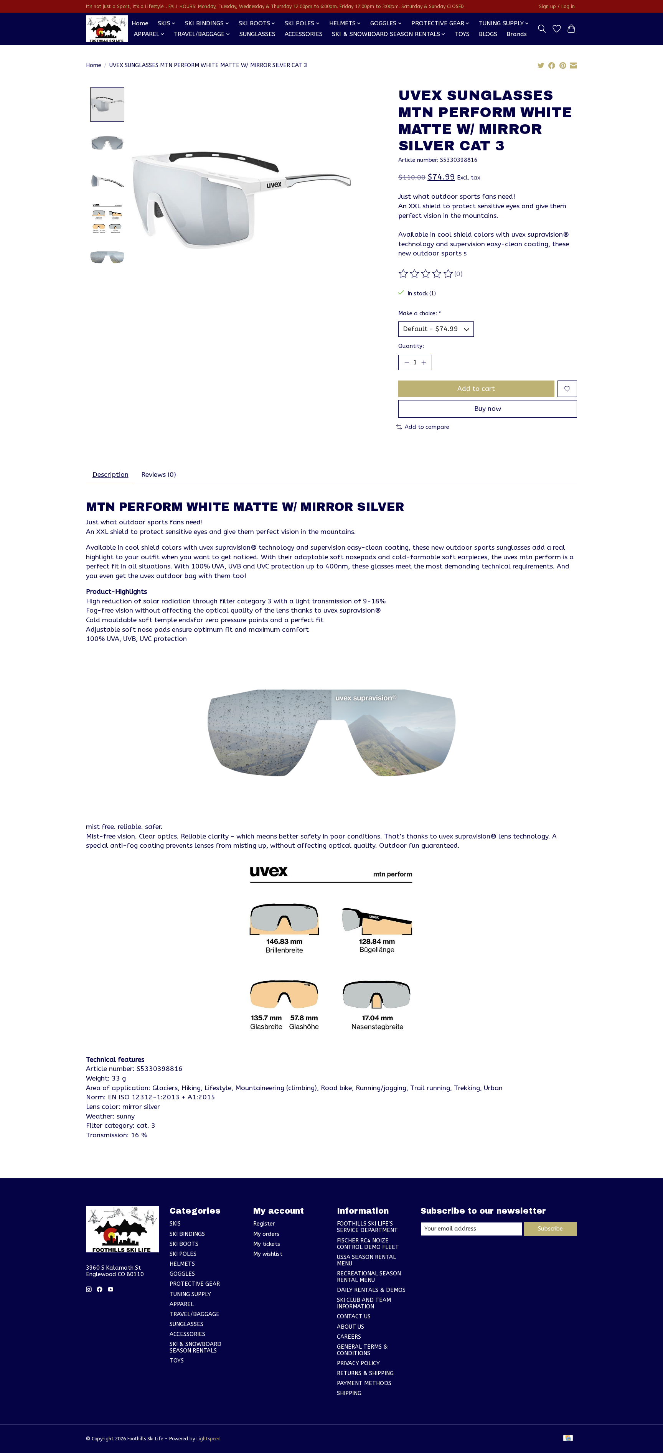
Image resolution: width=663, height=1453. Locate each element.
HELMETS (182, 1264)
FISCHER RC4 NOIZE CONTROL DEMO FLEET (368, 1243)
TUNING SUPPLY (190, 1294)
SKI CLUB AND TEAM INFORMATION (364, 1303)
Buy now (487, 409)
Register (264, 1224)
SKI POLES (183, 1254)
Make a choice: (419, 313)
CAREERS (349, 1337)
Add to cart (476, 389)
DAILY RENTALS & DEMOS (371, 1290)
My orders (266, 1234)
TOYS (462, 34)
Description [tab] (110, 475)
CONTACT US (354, 1316)
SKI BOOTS (184, 1244)
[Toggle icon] (542, 29)
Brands (516, 34)
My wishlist (267, 1254)
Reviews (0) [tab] (158, 475)
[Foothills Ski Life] (107, 28)
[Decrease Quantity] (406, 362)
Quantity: (411, 346)
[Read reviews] (426, 274)
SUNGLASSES (257, 34)
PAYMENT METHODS (364, 1383)
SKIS (175, 1224)
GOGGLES (182, 1274)
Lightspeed (208, 1438)
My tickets (266, 1244)
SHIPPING (349, 1393)
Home (140, 23)
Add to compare (427, 427)
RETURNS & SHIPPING (365, 1373)
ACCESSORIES (304, 34)
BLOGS (488, 34)
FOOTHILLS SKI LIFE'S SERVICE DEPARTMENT (367, 1227)
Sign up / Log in (557, 6)
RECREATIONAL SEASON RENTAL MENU (369, 1276)
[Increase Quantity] (423, 362)
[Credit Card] (568, 1438)
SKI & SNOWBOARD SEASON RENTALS (195, 1347)
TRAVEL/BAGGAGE (194, 1314)
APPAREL (182, 1304)
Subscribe (550, 1229)
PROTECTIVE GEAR (195, 1284)
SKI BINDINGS (187, 1234)
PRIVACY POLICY (358, 1363)
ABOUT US (350, 1327)
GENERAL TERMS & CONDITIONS (362, 1350)
